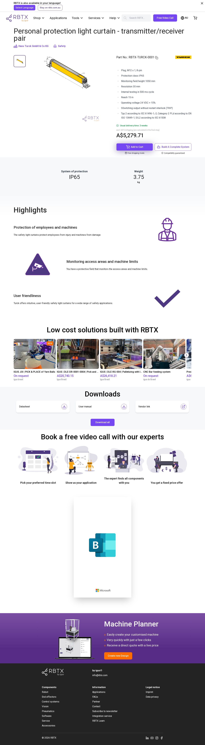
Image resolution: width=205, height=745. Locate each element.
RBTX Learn (98, 720)
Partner (96, 701)
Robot (45, 692)
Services (94, 18)
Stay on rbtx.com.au (50, 7)
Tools (75, 18)
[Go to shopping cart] (195, 18)
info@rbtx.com (99, 675)
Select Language (24, 7)
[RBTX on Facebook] (161, 737)
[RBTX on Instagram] (156, 737)
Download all (102, 422)
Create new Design (118, 655)
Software (46, 716)
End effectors (49, 696)
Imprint (149, 692)
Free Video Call (165, 17)
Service (46, 720)
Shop (37, 18)
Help (112, 18)
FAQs (95, 696)
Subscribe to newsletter (105, 711)
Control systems (50, 701)
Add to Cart (137, 146)
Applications (58, 18)
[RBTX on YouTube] (152, 737)
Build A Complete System (175, 146)
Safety (62, 46)
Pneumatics (48, 711)
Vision (45, 706)
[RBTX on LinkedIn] (147, 737)
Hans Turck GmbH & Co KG (33, 46)
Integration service (102, 716)
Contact (96, 706)
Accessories (48, 725)
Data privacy (152, 696)
